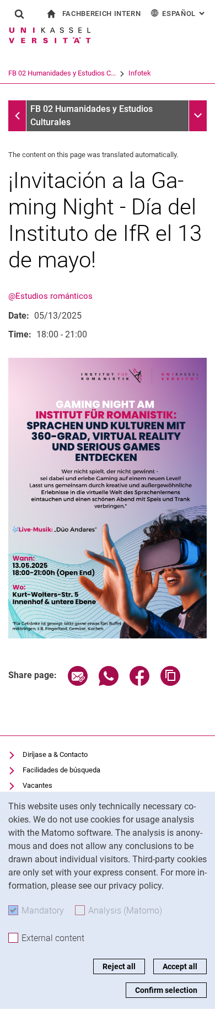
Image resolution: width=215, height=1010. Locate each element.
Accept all (180, 966)
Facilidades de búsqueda (61, 770)
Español (184, 13)
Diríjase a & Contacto (55, 754)
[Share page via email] (78, 683)
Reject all (119, 966)
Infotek (139, 73)
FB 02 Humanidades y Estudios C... (62, 73)
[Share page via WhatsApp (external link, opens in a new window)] (109, 683)
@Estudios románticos (50, 296)
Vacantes (37, 785)
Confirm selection (166, 990)
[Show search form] (19, 13)
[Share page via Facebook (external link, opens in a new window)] (139, 683)
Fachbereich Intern (101, 13)
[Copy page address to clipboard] (170, 683)
